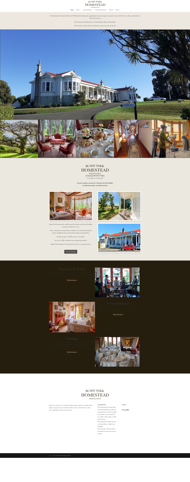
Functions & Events (100, 10)
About (77, 10)
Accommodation (87, 10)
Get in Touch (71, 252)
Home (72, 10)
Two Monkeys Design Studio (62, 455)
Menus (111, 10)
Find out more (72, 280)
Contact (117, 10)
